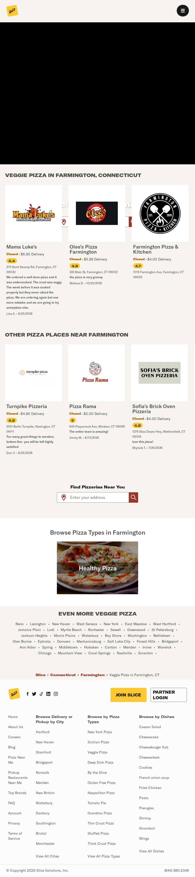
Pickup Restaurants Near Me (18, 777)
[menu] (183, 10)
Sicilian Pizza (98, 742)
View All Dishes (151, 851)
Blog (11, 747)
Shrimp (145, 818)
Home (13, 716)
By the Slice (97, 772)
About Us (15, 727)
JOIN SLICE (128, 694)
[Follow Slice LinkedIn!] (48, 694)
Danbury (43, 813)
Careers (14, 737)
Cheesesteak (149, 757)
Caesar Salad (150, 727)
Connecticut (63, 675)
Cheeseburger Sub (153, 747)
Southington (46, 823)
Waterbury (44, 803)
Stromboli (147, 828)
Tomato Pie (97, 803)
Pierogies (146, 808)
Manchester (45, 843)
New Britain (45, 793)
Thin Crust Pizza (101, 823)
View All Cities (47, 856)
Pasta (144, 798)
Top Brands (17, 793)
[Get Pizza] (133, 497)
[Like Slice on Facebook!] (27, 694)
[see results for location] (63, 222)
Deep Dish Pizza (100, 762)
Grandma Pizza (100, 813)
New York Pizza (100, 732)
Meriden (42, 782)
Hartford (43, 732)
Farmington (93, 675)
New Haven (45, 742)
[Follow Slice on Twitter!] (34, 694)
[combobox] (99, 497)
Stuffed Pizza (98, 833)
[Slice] (12, 11)
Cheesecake (148, 737)
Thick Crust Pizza (102, 843)
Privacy (14, 823)
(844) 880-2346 (176, 870)
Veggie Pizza (97, 752)
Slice (40, 675)
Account (14, 813)
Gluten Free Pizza (102, 782)
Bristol (41, 833)
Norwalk (42, 772)
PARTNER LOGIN (164, 695)
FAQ (11, 803)
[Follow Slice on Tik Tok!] (41, 694)
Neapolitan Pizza (101, 793)
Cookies (145, 767)
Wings (144, 838)
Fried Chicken (150, 787)
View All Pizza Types (104, 856)
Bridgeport (44, 762)
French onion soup (154, 777)
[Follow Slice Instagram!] (56, 694)
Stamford (43, 752)
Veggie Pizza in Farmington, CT (134, 675)
